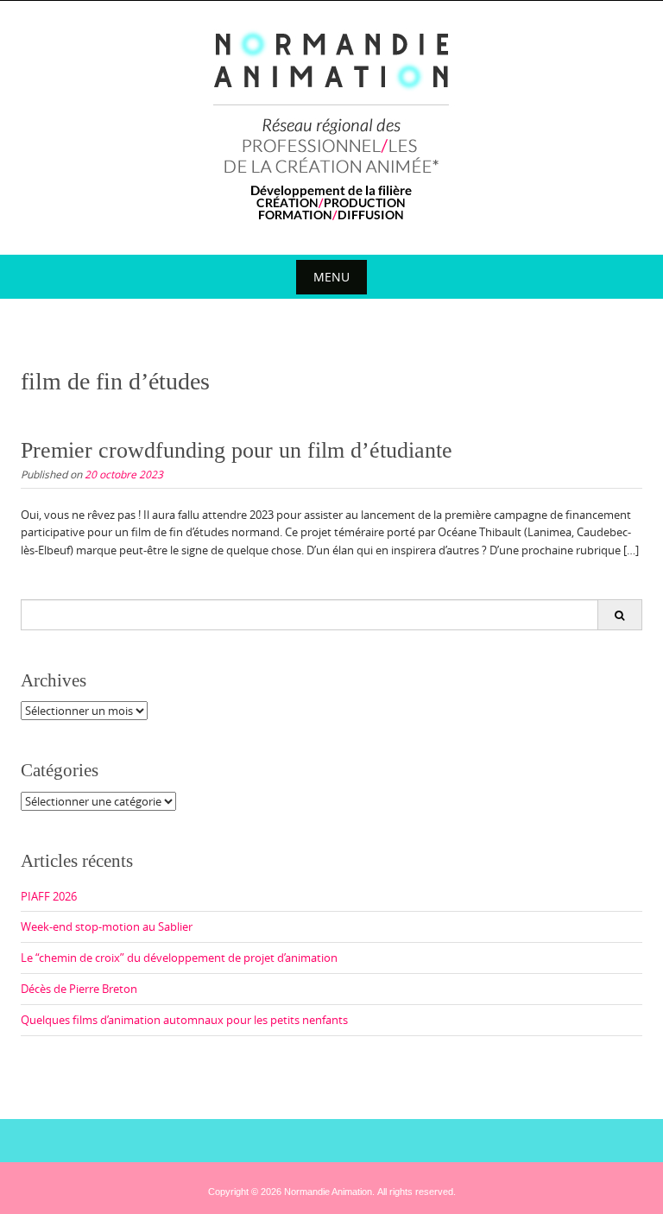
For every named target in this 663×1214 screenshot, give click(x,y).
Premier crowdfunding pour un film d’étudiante (236, 450)
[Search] (619, 614)
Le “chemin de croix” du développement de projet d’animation (179, 957)
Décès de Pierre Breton (79, 988)
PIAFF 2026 (49, 896)
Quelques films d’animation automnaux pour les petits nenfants (184, 1019)
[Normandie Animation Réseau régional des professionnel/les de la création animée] (332, 124)
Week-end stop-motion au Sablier (107, 926)
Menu (331, 277)
